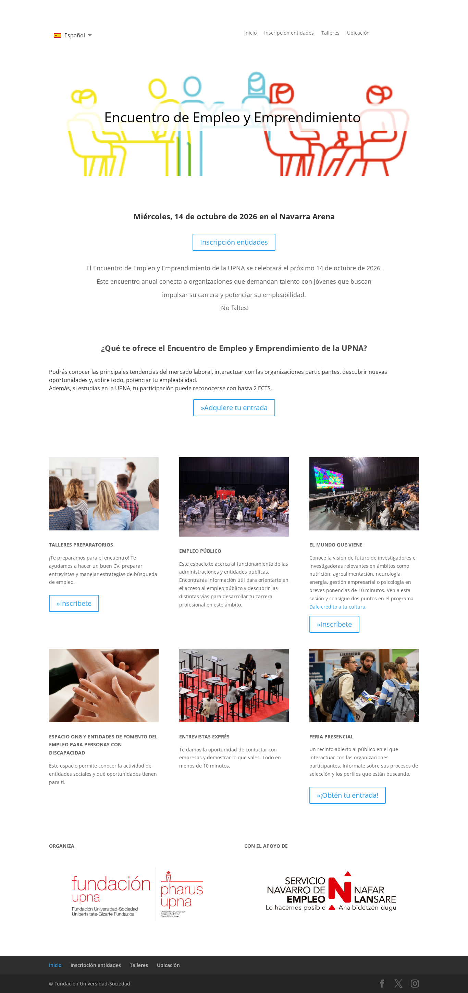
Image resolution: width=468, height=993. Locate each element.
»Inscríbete (74, 603)
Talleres (330, 33)
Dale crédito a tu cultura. (338, 606)
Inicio (250, 33)
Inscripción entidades (289, 33)
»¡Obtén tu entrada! (347, 795)
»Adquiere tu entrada (234, 407)
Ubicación (358, 33)
